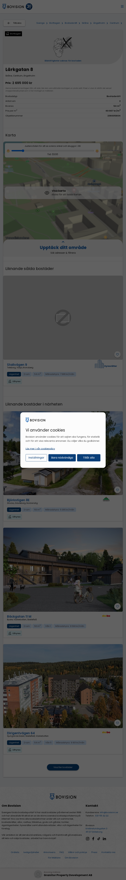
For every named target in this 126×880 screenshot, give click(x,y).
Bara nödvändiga (62, 458)
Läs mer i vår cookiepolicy (40, 448)
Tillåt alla (88, 458)
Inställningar (36, 458)
